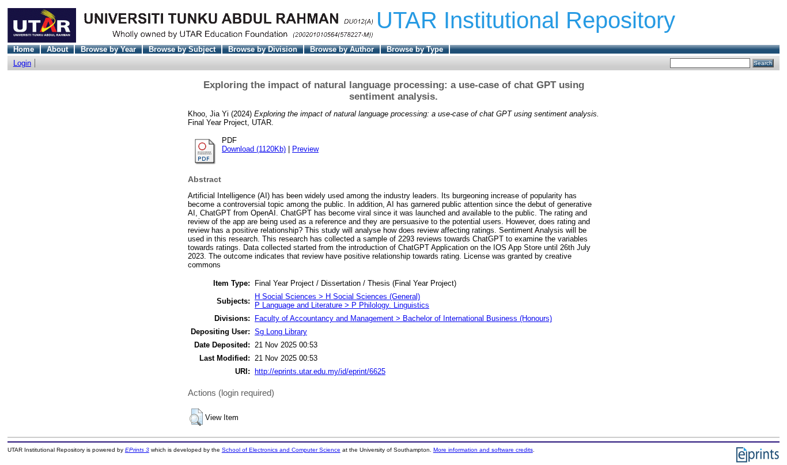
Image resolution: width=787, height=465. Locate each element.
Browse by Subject (182, 49)
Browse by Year (108, 49)
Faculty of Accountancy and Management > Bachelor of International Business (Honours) (403, 318)
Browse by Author (342, 49)
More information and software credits (483, 450)
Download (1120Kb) (254, 149)
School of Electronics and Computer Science (281, 450)
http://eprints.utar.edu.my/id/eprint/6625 (320, 371)
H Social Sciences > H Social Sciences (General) (337, 296)
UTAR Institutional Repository (525, 20)
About (57, 49)
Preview (305, 149)
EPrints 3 (137, 450)
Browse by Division (262, 49)
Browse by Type (415, 49)
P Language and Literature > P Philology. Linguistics (342, 305)
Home (23, 49)
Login (22, 63)
